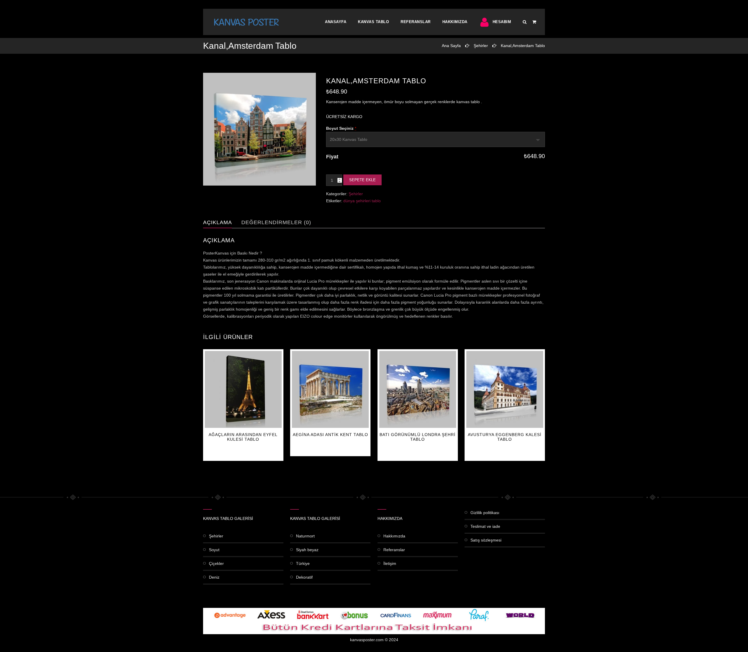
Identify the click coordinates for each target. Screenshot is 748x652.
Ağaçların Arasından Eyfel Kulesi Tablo (243, 437)
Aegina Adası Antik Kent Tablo (330, 434)
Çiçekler (216, 563)
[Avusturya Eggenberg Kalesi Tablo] (505, 389)
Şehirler (481, 45)
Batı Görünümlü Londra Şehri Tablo (418, 437)
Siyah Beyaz (307, 549)
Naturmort (305, 536)
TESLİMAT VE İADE (485, 526)
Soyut (214, 549)
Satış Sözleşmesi (485, 540)
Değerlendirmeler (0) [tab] (276, 222)
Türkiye (303, 563)
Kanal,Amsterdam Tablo (523, 45)
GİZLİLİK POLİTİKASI (484, 512)
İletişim (389, 563)
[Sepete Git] (534, 22)
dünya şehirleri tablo (362, 200)
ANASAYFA (335, 22)
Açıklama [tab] (217, 222)
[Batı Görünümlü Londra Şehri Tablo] (418, 389)
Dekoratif (304, 577)
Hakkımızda (455, 22)
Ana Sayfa (451, 45)
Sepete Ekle (362, 180)
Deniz (214, 577)
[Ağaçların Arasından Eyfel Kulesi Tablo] (243, 389)
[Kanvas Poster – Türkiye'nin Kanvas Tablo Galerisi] (246, 22)
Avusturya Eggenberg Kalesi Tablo (504, 437)
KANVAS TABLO (373, 22)
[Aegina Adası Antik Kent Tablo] (330, 389)
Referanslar (416, 22)
